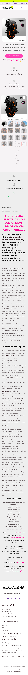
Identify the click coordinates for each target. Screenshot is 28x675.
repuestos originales (18, 537)
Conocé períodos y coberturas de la (14, 60)
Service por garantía (9, 616)
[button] (26, 7)
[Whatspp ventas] (14, 193)
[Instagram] (12, 598)
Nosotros (5, 625)
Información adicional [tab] (10, 211)
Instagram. (20, 562)
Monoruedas (6, 611)
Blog (4, 627)
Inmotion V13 (10, 355)
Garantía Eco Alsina (8, 614)
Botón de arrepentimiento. (14, 671)
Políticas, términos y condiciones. (13, 656)
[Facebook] (19, 598)
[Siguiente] (26, 1)
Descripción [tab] (6, 207)
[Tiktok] (15, 598)
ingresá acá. (21, 669)
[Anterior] (2, 1)
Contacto (5, 630)
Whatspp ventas (14, 197)
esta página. (19, 571)
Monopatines (6, 609)
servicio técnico (19, 533)
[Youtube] (8, 598)
